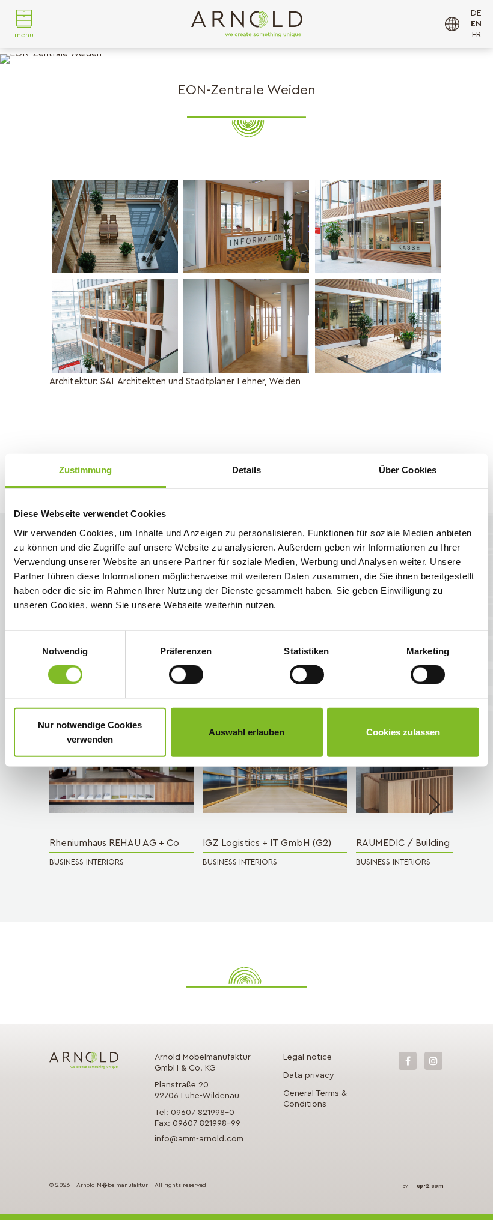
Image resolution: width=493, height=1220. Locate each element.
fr (476, 35)
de (476, 13)
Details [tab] (247, 470)
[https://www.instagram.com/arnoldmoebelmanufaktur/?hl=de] (433, 1061)
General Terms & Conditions (315, 1098)
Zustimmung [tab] (85, 470)
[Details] (121, 772)
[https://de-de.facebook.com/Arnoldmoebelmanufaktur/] (408, 1061)
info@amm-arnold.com (199, 1139)
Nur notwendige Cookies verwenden (90, 731)
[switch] (186, 674)
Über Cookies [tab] (407, 470)
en (476, 24)
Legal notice (307, 1057)
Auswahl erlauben (246, 731)
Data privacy (308, 1075)
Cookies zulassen (403, 731)
